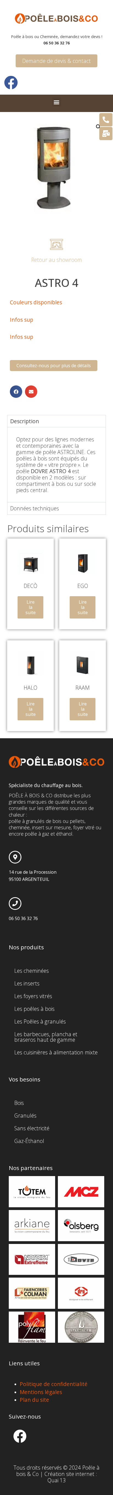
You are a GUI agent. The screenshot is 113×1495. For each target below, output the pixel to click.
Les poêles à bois (34, 1008)
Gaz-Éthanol (29, 1141)
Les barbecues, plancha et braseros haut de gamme (45, 1036)
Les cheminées (31, 970)
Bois (19, 1103)
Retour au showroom (56, 259)
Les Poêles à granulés (40, 1021)
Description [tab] (24, 421)
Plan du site (34, 1399)
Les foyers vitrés (33, 996)
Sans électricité (31, 1128)
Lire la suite (31, 607)
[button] (56, 101)
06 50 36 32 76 (23, 918)
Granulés (25, 1115)
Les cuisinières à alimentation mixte (56, 1052)
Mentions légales (41, 1392)
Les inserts (26, 983)
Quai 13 (56, 1480)
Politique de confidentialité (53, 1384)
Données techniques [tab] (34, 508)
